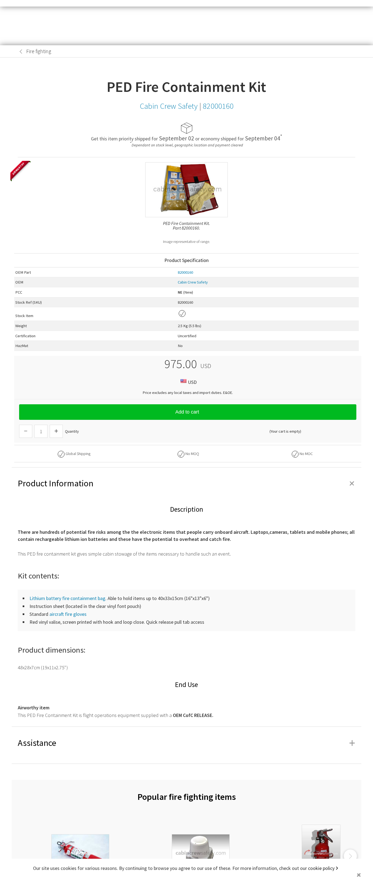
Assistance (186, 743)
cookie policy (321, 868)
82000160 (185, 272)
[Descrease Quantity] (25, 431)
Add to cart (187, 412)
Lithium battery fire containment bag (67, 598)
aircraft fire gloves (68, 614)
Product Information (186, 483)
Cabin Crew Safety (193, 282)
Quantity (72, 431)
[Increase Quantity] (56, 431)
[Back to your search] (21, 51)
